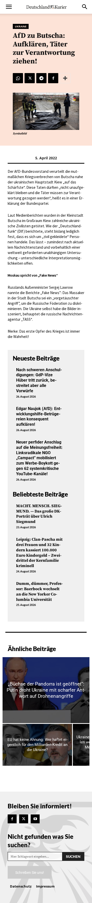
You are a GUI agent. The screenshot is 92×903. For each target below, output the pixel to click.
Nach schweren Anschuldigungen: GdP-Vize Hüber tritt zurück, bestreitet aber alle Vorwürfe (39, 380)
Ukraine (21, 26)
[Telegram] (41, 78)
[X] (30, 78)
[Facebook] (53, 78)
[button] (9, 7)
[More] (65, 78)
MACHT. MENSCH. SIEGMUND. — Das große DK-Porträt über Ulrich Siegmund (39, 513)
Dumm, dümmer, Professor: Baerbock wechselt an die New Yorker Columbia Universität (39, 591)
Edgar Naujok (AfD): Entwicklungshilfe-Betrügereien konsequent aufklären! (39, 416)
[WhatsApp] (18, 78)
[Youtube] (35, 818)
